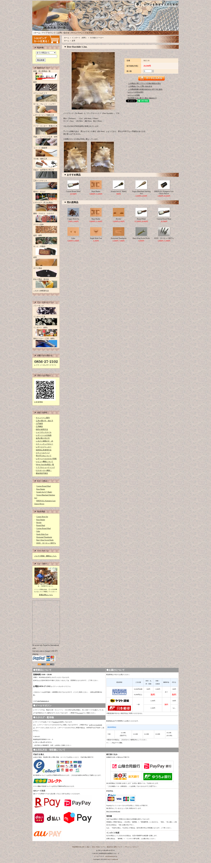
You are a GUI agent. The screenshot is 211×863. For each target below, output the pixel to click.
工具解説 (39, 426)
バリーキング (38, 306)
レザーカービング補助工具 (43, 115)
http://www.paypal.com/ (113, 811)
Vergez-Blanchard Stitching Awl (141, 192)
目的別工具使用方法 (43, 450)
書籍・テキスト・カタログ (43, 213)
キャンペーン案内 (43, 418)
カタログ (56, 722)
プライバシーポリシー (131, 847)
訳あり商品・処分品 (41, 279)
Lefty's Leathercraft (112, 859)
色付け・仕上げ (39, 192)
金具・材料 (37, 235)
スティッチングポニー (44, 444)
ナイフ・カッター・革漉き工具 (45, 126)
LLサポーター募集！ (44, 470)
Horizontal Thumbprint (44, 537)
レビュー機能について (44, 462)
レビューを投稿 (134, 95)
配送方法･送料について (114, 847)
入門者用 (39, 424)
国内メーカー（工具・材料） (44, 339)
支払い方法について (98, 847)
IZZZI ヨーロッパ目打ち (46, 543)
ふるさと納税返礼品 (41, 291)
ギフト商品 (37, 268)
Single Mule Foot (42, 534)
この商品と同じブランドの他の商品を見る (144, 83)
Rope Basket (40, 489)
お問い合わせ (63, 33)
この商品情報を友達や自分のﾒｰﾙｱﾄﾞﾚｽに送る (145, 89)
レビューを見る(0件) (135, 92)
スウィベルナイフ (40, 93)
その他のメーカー (97, 38)
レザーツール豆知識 (43, 435)
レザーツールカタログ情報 (46, 459)
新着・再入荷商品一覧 (42, 71)
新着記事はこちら (46, 595)
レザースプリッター (43, 447)
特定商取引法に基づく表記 (81, 847)
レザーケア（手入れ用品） (43, 203)
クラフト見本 (38, 225)
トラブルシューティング (45, 467)
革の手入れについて (43, 456)
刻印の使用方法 (42, 429)
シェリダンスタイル (43, 432)
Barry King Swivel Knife (45, 540)
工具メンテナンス (40, 181)
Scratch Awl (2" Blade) (44, 492)
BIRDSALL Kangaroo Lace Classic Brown (164, 192)
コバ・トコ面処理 (40, 148)
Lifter (38, 531)
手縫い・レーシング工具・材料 (45, 137)
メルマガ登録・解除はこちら (45, 556)
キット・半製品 (39, 246)
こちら (80, 713)
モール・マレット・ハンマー (44, 104)
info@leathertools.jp (43, 701)
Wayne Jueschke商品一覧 (45, 465)
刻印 (35, 82)
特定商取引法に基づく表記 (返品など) (142, 98)
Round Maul (40, 525)
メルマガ (89, 33)
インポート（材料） (41, 328)
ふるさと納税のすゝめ (44, 441)
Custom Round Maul (43, 486)
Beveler (38, 523)
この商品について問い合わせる (140, 86)
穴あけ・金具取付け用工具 (43, 170)
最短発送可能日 (42, 473)
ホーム (37, 33)
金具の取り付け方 (43, 438)
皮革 (35, 257)
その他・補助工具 (40, 159)
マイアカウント (49, 33)
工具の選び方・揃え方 (44, 421)
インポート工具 (39, 317)
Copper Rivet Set (42, 517)
